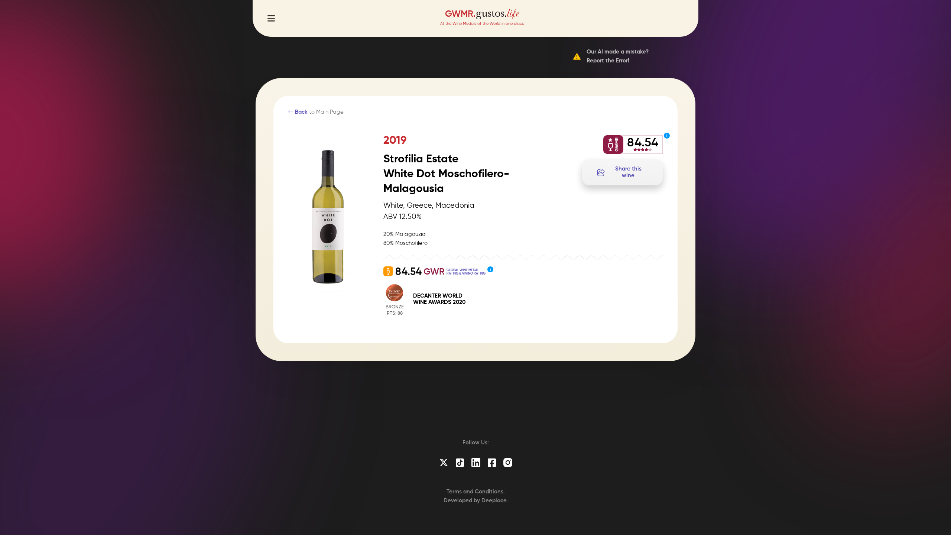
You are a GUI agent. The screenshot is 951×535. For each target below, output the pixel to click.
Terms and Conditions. (476, 492)
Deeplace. (494, 500)
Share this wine (628, 172)
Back (300, 112)
